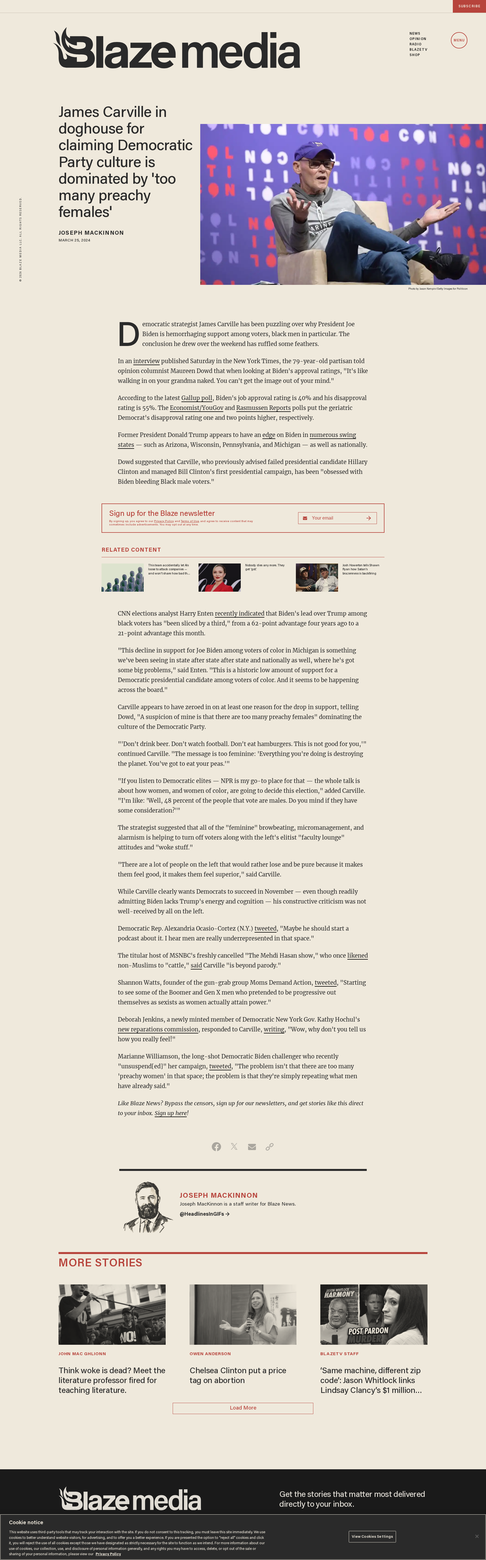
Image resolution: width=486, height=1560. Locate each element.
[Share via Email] (251, 1146)
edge (268, 434)
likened (357, 955)
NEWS (415, 33)
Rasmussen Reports (263, 407)
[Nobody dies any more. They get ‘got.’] (220, 577)
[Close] (477, 1536)
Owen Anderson (210, 1354)
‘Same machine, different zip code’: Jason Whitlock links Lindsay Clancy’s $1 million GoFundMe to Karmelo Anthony (370, 1381)
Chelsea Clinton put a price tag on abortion (238, 1376)
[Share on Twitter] (234, 1146)
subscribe (469, 6)
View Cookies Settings (372, 1536)
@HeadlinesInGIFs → (205, 1214)
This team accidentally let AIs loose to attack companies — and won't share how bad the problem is (168, 570)
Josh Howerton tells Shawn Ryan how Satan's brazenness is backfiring (361, 569)
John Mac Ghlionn (82, 1354)
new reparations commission (158, 1029)
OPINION (418, 39)
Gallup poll (196, 397)
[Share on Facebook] (216, 1146)
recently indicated (239, 613)
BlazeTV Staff (339, 1354)
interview (146, 361)
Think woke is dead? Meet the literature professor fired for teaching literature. (111, 1381)
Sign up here (171, 1113)
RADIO (416, 44)
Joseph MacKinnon (91, 233)
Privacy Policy (164, 521)
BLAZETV (419, 50)
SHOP (415, 55)
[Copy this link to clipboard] (269, 1146)
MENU (459, 40)
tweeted (265, 928)
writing (274, 1029)
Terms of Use (190, 521)
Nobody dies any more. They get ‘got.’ (265, 567)
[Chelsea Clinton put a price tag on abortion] (243, 1314)
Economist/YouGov (196, 407)
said (196, 965)
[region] (243, 1537)
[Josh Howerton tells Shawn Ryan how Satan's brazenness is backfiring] (317, 577)
